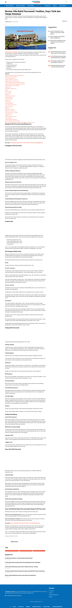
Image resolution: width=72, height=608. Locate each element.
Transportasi (47, 5)
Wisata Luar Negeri (20, 5)
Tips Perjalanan (62, 5)
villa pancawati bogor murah (39, 550)
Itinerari (55, 5)
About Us (51, 592)
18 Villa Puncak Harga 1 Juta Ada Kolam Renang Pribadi (18, 558)
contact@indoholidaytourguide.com (13, 595)
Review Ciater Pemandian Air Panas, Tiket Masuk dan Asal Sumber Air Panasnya (58, 42)
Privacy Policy (46, 606)
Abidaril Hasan (9, 21)
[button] (66, 2)
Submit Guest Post (36, 606)
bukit (8, 531)
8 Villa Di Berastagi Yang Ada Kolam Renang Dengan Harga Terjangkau (22, 562)
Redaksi (50, 596)
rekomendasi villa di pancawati (26, 550)
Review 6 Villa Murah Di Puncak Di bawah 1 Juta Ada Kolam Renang (25, 523)
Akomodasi (39, 5)
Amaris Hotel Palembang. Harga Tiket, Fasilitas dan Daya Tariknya (21, 566)
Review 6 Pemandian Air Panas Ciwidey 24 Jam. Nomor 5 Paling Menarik (57, 33)
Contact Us (51, 590)
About (14, 606)
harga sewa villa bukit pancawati (12, 550)
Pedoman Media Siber (53, 594)
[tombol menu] (5, 2)
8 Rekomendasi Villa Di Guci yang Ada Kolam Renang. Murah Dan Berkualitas (58, 67)
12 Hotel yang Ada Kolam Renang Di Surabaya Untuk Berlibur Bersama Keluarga (25, 571)
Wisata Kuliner (31, 5)
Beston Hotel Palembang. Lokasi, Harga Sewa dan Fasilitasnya (20, 575)
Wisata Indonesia (10, 5)
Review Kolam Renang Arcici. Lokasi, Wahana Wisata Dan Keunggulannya (26, 142)
